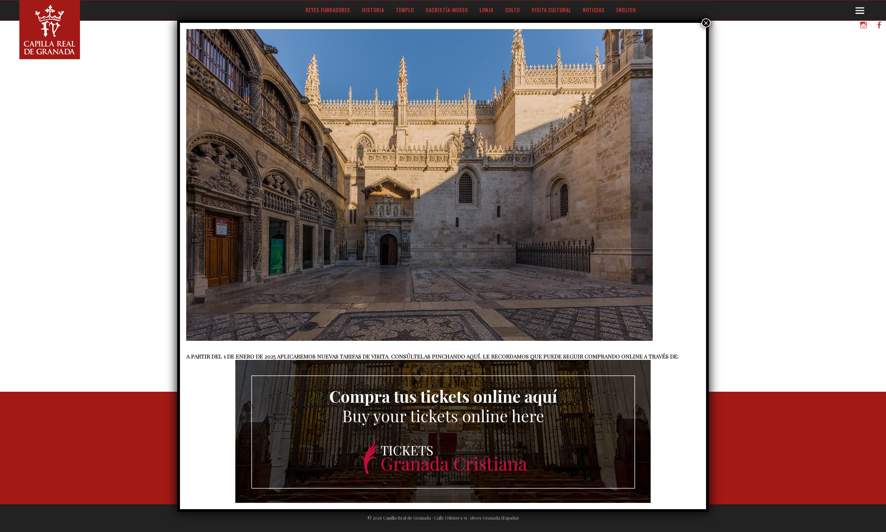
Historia (373, 10)
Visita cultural (551, 10)
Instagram (863, 34)
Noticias (594, 10)
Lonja (487, 10)
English (626, 10)
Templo (405, 10)
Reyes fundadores (328, 10)
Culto (512, 10)
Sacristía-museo (447, 10)
